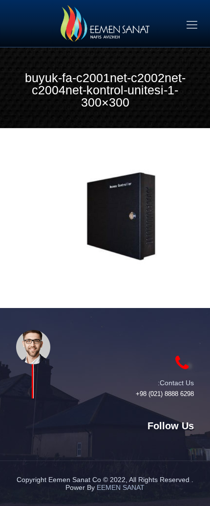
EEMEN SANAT (121, 487)
